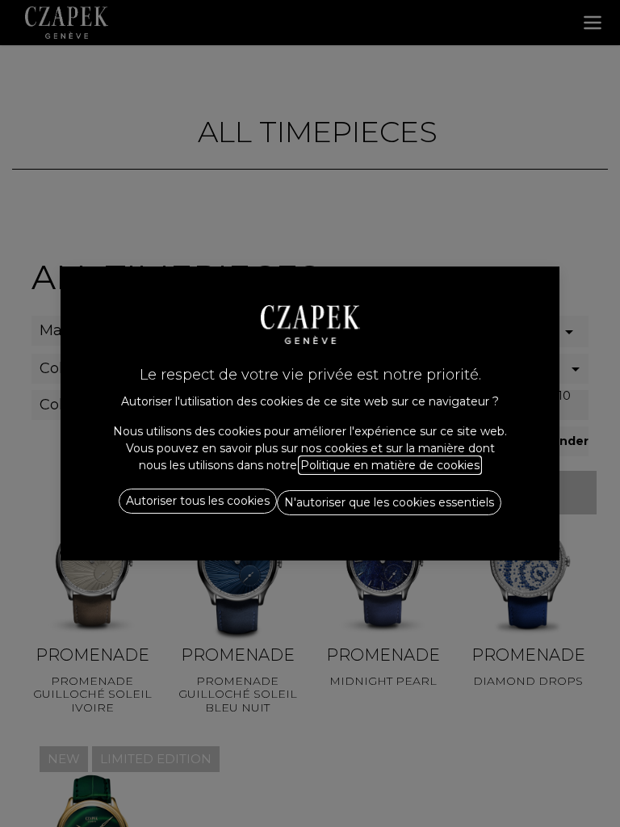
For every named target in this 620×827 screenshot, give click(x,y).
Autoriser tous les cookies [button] (198, 500)
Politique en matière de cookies (390, 465)
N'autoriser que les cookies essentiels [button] (389, 502)
